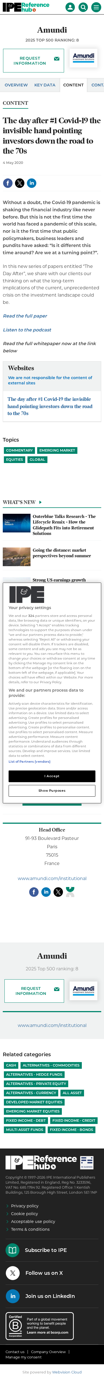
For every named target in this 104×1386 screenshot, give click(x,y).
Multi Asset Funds (24, 1130)
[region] (51, 693)
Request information (30, 61)
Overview (16, 85)
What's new (19, 502)
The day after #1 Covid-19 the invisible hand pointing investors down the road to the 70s (49, 406)
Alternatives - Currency (31, 1093)
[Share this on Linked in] (32, 183)
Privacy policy (25, 1205)
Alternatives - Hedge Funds (34, 1074)
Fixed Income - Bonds (71, 1130)
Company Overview (48, 1352)
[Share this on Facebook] (8, 183)
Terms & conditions (30, 1229)
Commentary (19, 450)
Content (73, 85)
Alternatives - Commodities (51, 1065)
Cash (11, 1065)
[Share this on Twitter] (20, 183)
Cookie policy (24, 1213)
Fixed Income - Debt (26, 1120)
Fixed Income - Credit (73, 1120)
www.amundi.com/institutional (52, 878)
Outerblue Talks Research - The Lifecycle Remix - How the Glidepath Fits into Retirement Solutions (64, 525)
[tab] (52, 504)
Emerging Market (57, 450)
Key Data (44, 85)
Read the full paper (25, 316)
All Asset (72, 1093)
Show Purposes (52, 791)
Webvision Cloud (67, 1372)
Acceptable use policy (33, 1221)
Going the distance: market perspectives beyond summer (62, 553)
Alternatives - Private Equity (36, 1084)
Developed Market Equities (34, 1102)
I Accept (52, 776)
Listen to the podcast (27, 330)
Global (37, 459)
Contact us (15, 1352)
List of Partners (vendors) (29, 762)
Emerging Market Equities (33, 1111)
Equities (14, 459)
